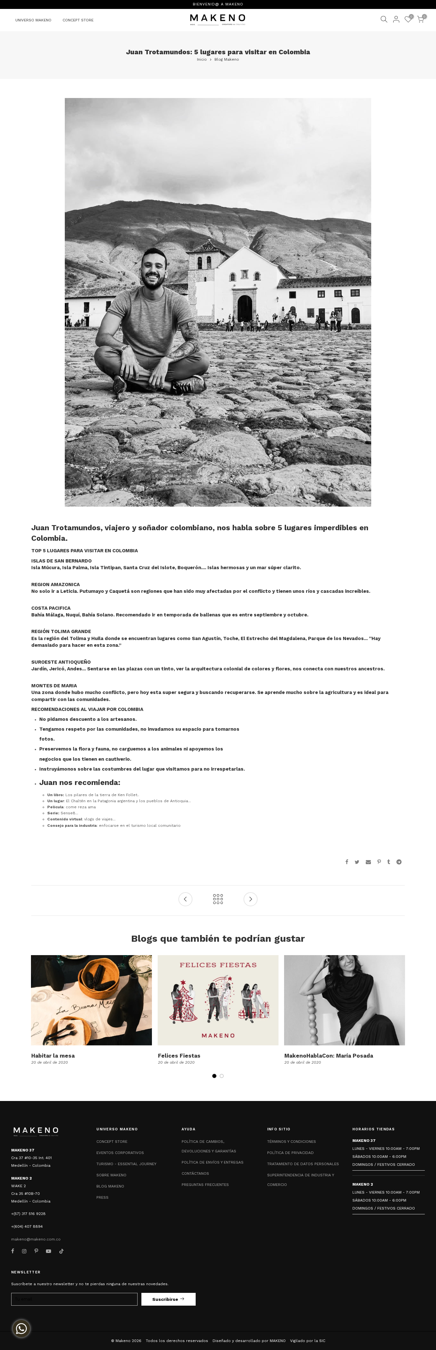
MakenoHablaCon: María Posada (328, 1055)
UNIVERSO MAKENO (33, 20)
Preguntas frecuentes (205, 1184)
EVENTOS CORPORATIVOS (120, 1152)
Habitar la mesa (53, 1055)
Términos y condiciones (291, 1141)
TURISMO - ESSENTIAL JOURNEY (126, 1164)
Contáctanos (195, 1173)
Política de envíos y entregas (213, 1162)
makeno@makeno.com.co (36, 1239)
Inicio (202, 59)
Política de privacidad (290, 1152)
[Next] (400, 1021)
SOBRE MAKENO (111, 1175)
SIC (322, 1341)
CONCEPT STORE (78, 20)
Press (102, 1197)
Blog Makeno (226, 59)
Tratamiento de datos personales (303, 1164)
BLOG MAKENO (110, 1186)
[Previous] (36, 1021)
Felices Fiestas (179, 1055)
